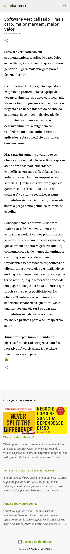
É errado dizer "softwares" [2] (20, 503)
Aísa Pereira (18, 5)
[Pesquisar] (65, 5)
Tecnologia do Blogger (37, 541)
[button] (6, 41)
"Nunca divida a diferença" (18, 437)
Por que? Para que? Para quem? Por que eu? (28, 470)
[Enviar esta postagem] (6, 360)
